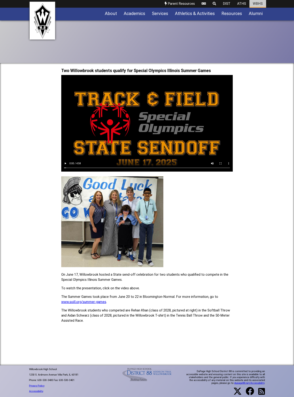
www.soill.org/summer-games (83, 302)
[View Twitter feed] (235, 393)
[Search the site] (214, 4)
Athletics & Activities (195, 13)
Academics (134, 13)
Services (160, 13)
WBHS (258, 4)
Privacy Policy (36, 385)
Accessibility (36, 391)
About (111, 13)
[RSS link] (260, 393)
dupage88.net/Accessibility (249, 383)
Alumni (256, 13)
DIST (226, 4)
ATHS (241, 4)
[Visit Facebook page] (247, 393)
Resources (232, 13)
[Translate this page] (203, 4)
